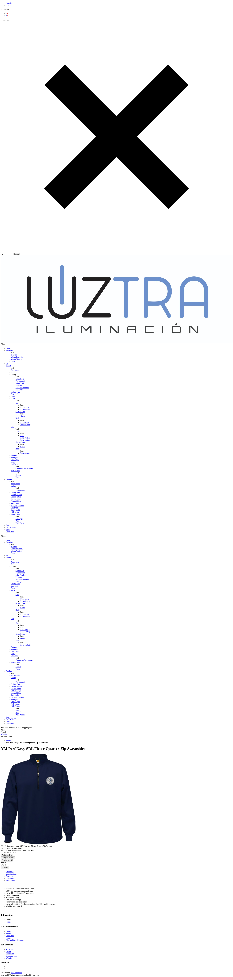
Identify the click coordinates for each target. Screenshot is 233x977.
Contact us (10, 936)
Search (16, 254)
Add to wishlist (7, 855)
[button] (116, 252)
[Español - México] (7, 13)
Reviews (9, 876)
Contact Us (10, 878)
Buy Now (5, 867)
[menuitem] (119, 922)
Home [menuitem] (8, 920)
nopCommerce (16, 973)
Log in (8, 5)
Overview (9, 872)
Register (9, 3)
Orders (8, 952)
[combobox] (12, 20)
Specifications (11, 874)
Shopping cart (11, 956)
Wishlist (4, 734)
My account (10, 949)
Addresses (10, 954)
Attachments (10, 880)
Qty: (2, 865)
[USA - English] (7, 16)
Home (8, 922)
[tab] (119, 872)
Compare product (8, 858)
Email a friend (7, 860)
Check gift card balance (15, 940)
